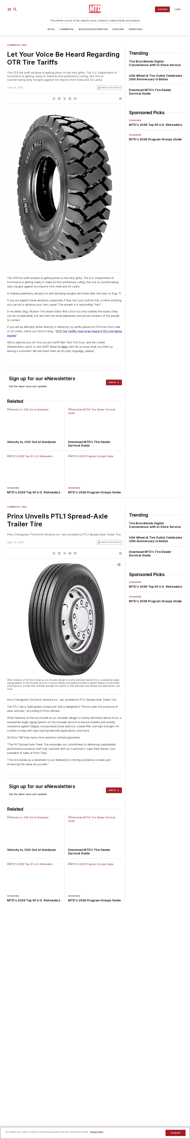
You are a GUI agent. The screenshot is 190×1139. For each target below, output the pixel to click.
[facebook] (53, 98)
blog (64, 346)
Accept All (175, 1133)
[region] (95, 1133)
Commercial (67, 29)
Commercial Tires (17, 45)
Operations (135, 29)
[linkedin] (59, 98)
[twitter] (64, 98)
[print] (120, 98)
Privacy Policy (96, 1132)
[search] (15, 9)
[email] (75, 98)
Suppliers (118, 29)
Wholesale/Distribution (93, 29)
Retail (51, 29)
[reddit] (69, 98)
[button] (9, 9)
